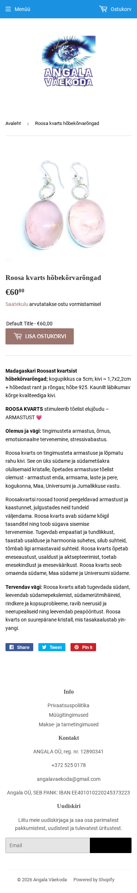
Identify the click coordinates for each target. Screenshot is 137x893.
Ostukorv (121, 9)
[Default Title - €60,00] (68, 324)
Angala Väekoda (50, 879)
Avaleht (13, 123)
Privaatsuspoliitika (68, 705)
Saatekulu (16, 304)
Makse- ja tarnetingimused (69, 724)
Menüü (22, 9)
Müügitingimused (68, 715)
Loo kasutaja (111, 845)
